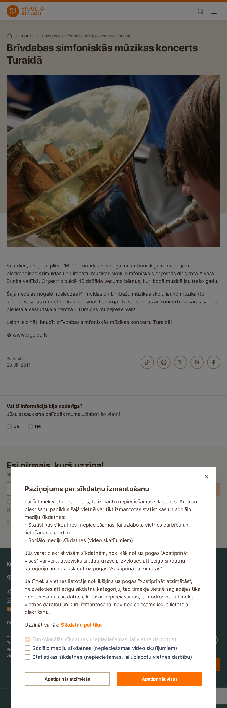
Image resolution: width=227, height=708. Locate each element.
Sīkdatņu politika (81, 625)
